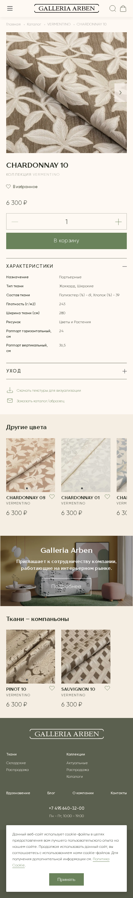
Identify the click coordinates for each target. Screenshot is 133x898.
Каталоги (74, 777)
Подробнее (66, 586)
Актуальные (77, 763)
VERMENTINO (46, 175)
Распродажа (17, 770)
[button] (120, 92)
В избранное (25, 186)
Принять (66, 880)
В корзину (66, 241)
